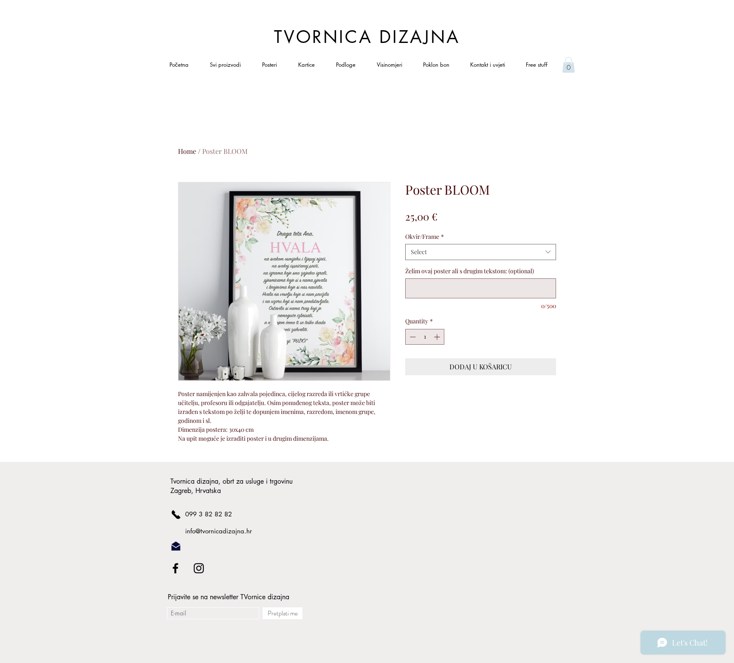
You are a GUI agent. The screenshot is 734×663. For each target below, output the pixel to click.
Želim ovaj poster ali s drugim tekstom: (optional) (469, 271)
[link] (568, 65)
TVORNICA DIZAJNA (367, 37)
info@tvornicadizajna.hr (218, 531)
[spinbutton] (424, 336)
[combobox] (480, 252)
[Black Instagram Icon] (199, 568)
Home (187, 151)
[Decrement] (412, 336)
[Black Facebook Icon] (175, 568)
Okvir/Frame (424, 236)
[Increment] (437, 336)
